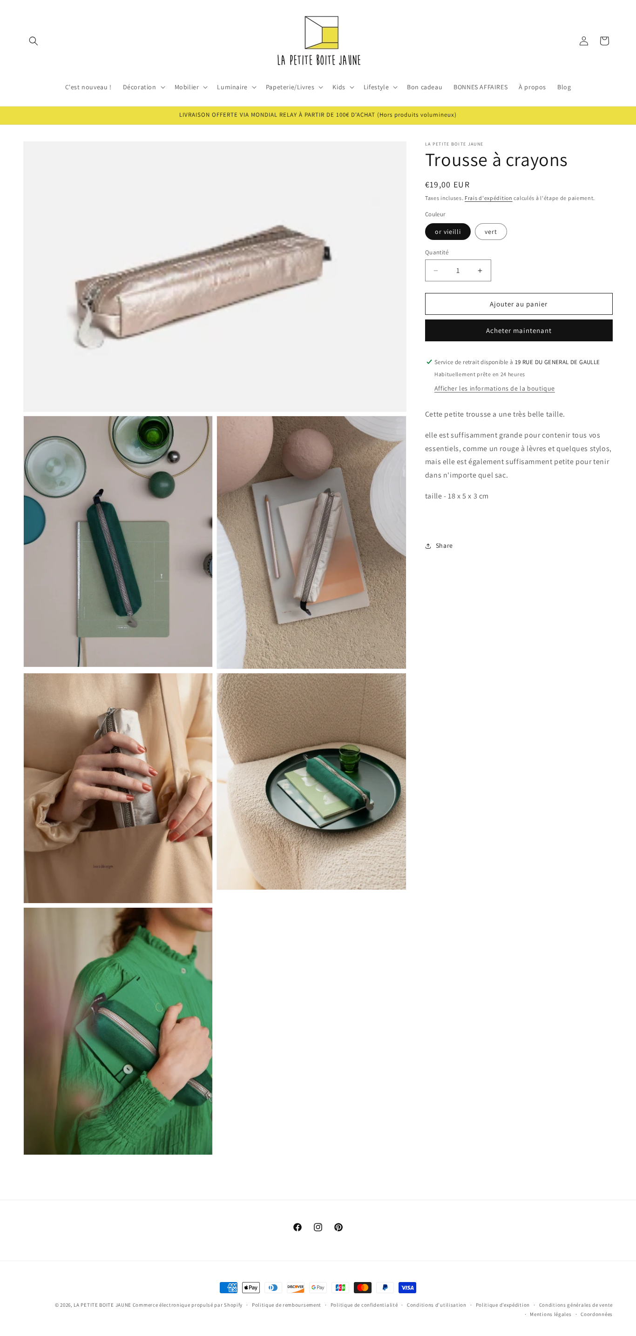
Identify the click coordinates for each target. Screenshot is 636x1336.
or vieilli (448, 231)
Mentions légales (550, 1314)
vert (491, 231)
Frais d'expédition (489, 197)
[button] (33, 41)
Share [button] (444, 545)
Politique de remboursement (286, 1305)
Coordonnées (597, 1314)
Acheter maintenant (519, 330)
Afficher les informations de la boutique (494, 388)
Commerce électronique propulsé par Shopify (188, 1305)
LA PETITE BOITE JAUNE (102, 1305)
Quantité (436, 252)
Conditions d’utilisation (437, 1305)
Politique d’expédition (503, 1305)
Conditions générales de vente (576, 1305)
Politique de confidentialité (364, 1305)
